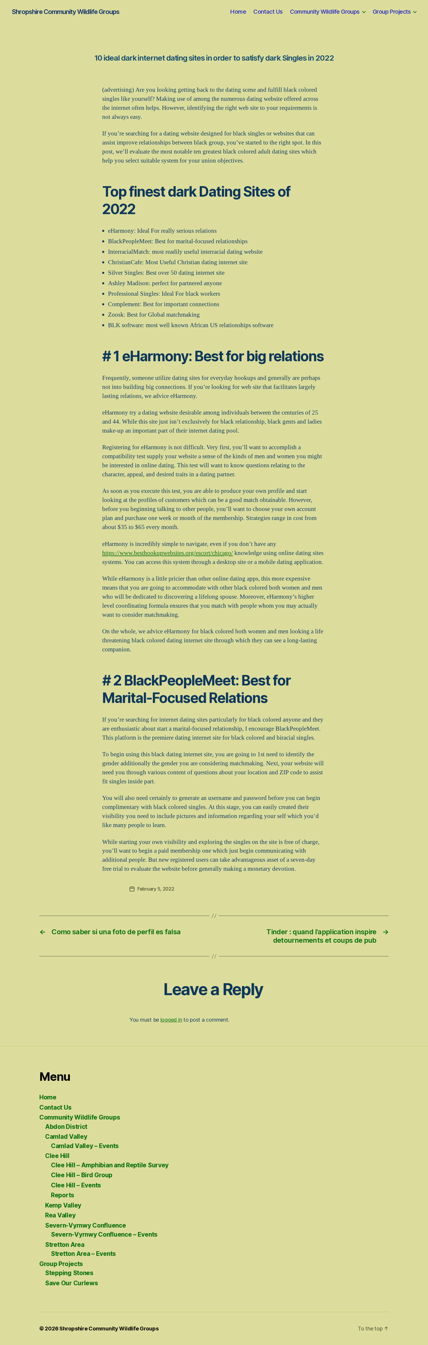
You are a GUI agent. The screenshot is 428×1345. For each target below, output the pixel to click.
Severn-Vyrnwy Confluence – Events (104, 1234)
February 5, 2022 (155, 889)
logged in (171, 1020)
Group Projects (392, 11)
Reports (62, 1195)
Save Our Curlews (71, 1283)
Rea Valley (60, 1215)
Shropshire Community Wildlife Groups (65, 11)
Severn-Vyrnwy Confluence (85, 1225)
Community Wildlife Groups (325, 11)
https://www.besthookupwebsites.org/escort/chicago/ (167, 553)
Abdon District (66, 1126)
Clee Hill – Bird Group (81, 1175)
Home (238, 11)
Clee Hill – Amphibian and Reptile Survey (110, 1165)
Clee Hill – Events (76, 1185)
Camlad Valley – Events (85, 1146)
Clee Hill (57, 1155)
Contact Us (267, 11)
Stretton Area (64, 1244)
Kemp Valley (63, 1205)
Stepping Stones (69, 1273)
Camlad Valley (66, 1136)
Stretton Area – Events (83, 1253)
